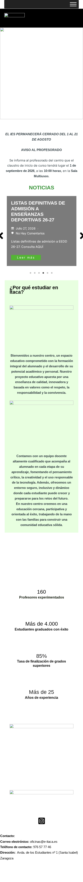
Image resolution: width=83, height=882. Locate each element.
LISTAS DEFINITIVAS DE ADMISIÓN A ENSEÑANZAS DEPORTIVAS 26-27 (38, 211)
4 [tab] (44, 273)
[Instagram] (41, 821)
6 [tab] (52, 273)
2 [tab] (35, 273)
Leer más (26, 257)
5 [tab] (48, 273)
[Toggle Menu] (73, 4)
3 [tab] (39, 273)
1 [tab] (31, 273)
